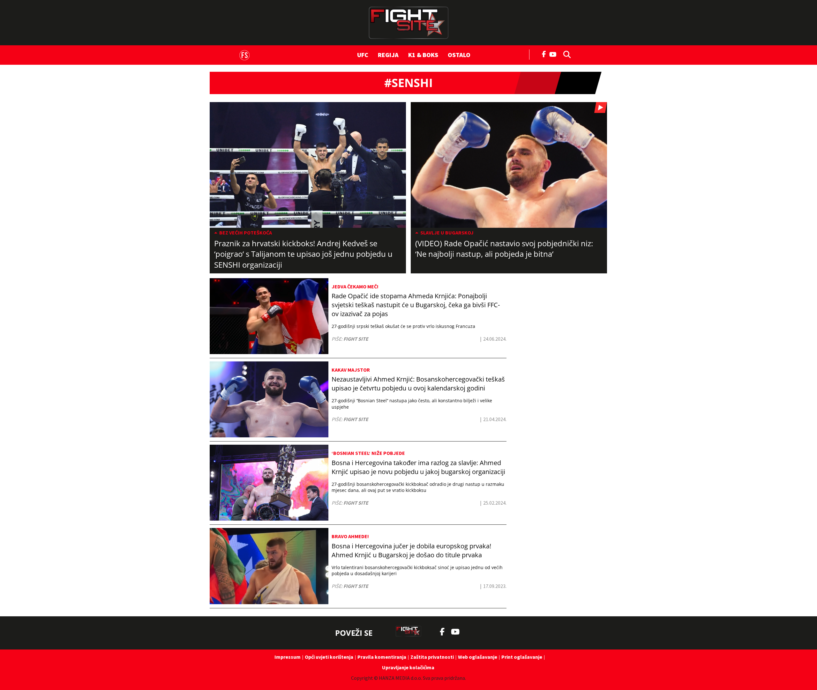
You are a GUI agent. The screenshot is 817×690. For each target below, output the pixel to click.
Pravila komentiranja (381, 657)
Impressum (287, 657)
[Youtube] (554, 53)
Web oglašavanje (477, 657)
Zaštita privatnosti (432, 657)
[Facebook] (544, 53)
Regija (388, 55)
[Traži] (565, 53)
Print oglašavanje (521, 657)
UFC (362, 55)
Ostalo (459, 55)
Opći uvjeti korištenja (329, 657)
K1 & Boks (423, 55)
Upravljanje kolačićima (408, 667)
